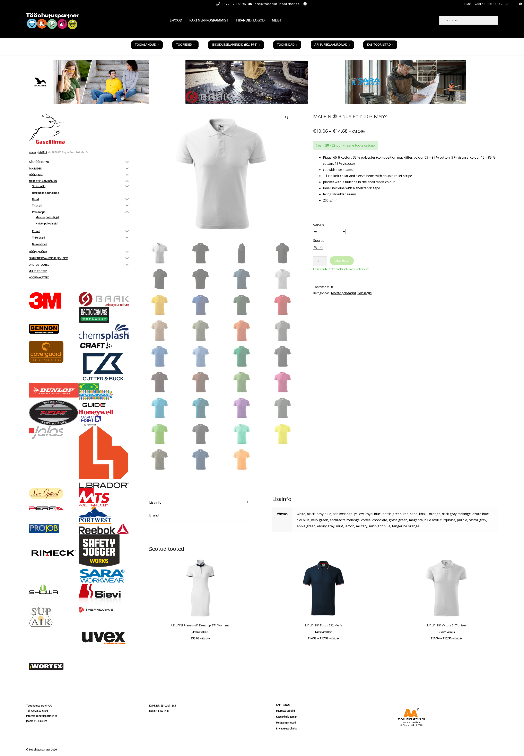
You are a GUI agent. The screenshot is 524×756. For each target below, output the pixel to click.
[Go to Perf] (54, 508)
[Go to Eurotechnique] (104, 395)
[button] (286, 117)
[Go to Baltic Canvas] (104, 315)
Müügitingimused (286, 722)
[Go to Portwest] (104, 515)
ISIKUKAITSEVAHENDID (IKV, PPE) (234, 44)
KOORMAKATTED (39, 277)
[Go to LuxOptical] (54, 493)
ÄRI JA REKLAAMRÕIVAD (330, 44)
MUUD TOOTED (38, 271)
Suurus (318, 240)
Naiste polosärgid (47, 223)
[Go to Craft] (104, 345)
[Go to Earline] (104, 386)
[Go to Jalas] (54, 432)
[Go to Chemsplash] (104, 332)
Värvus (318, 225)
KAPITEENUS (283, 705)
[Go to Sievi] (104, 595)
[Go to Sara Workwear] (104, 575)
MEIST (277, 20)
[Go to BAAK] (104, 299)
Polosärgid (364, 293)
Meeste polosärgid (343, 293)
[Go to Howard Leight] (104, 421)
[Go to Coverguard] (54, 352)
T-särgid (37, 205)
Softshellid (38, 186)
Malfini (42, 152)
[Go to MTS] (104, 497)
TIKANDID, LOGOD (250, 20)
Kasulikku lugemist (286, 716)
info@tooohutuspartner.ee (276, 4)
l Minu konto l (474, 4)
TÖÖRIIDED (184, 44)
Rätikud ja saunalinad (45, 193)
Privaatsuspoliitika (286, 728)
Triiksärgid (38, 237)
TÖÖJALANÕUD (145, 44)
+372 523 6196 (233, 4)
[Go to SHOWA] (54, 589)
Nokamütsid (39, 244)
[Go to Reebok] (104, 529)
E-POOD (176, 20)
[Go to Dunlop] (54, 390)
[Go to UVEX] (104, 638)
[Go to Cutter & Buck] (104, 366)
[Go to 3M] (54, 300)
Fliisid (35, 199)
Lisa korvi (341, 260)
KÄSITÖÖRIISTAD (379, 44)
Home (32, 152)
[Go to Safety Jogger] (104, 550)
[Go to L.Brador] (104, 457)
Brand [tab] (154, 515)
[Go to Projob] (54, 528)
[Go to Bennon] (54, 329)
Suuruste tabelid (285, 710)
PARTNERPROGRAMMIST (208, 20)
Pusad (36, 231)
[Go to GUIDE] (104, 405)
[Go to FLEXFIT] (54, 413)
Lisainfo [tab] (155, 502)
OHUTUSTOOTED (39, 265)
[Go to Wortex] (54, 666)
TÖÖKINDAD (286, 44)
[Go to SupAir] (54, 617)
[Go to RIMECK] (54, 553)
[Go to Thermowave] (104, 610)
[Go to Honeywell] (104, 413)
